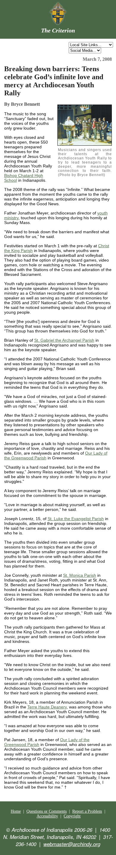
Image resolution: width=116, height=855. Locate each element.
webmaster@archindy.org (71, 844)
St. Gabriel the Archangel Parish (64, 340)
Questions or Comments (46, 811)
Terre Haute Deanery (47, 707)
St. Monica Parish (79, 575)
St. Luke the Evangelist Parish (76, 518)
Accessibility (47, 816)
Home (16, 811)
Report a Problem (87, 811)
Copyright (72, 816)
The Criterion (58, 30)
